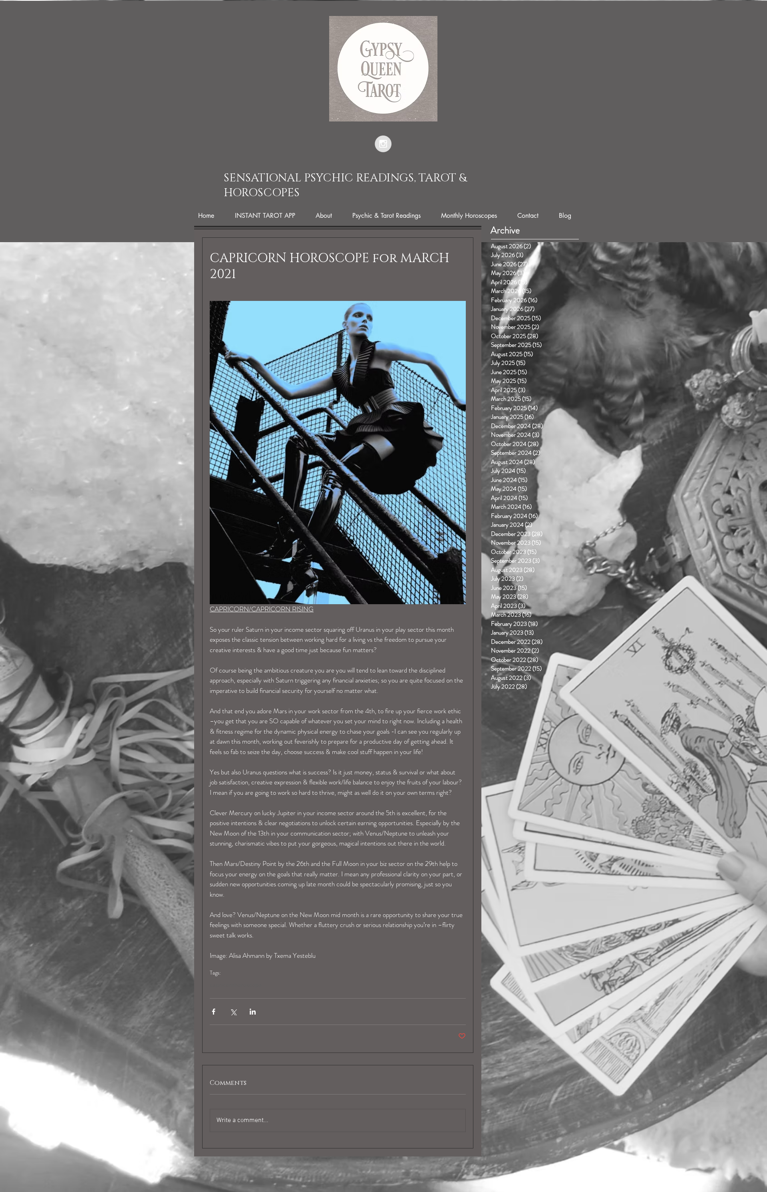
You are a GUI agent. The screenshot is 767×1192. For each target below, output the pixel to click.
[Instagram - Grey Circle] (383, 143)
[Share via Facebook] (213, 1011)
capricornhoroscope (236, 985)
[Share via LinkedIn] (252, 1011)
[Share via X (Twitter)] (233, 1011)
